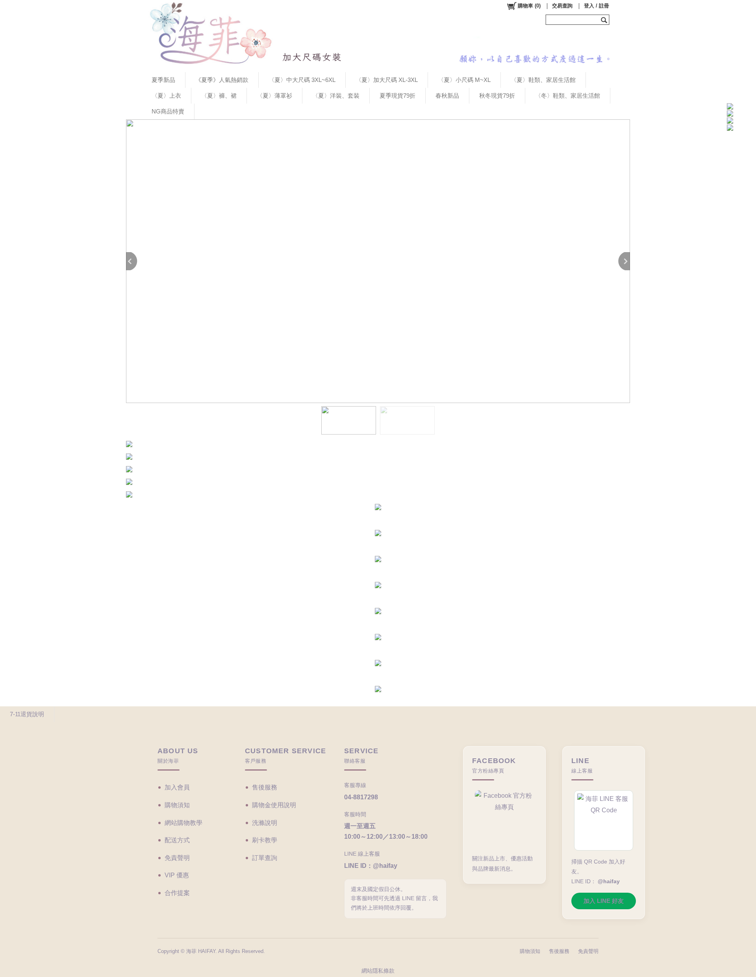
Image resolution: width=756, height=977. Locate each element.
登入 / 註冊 (596, 6)
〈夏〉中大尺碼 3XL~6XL (302, 79)
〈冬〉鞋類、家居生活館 (567, 95)
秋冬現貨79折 (497, 95)
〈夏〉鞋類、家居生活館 (543, 79)
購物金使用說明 (274, 805)
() (529, 6)
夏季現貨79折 (397, 95)
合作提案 (177, 893)
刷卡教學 (264, 840)
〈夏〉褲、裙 (219, 95)
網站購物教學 (183, 822)
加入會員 (177, 787)
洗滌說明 (264, 822)
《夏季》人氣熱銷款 (221, 79)
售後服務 (264, 787)
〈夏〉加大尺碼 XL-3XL (387, 79)
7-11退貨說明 (27, 714)
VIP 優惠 (177, 875)
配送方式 (177, 840)
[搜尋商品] (605, 20)
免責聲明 (177, 857)
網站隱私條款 (378, 971)
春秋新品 (447, 95)
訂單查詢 (264, 857)
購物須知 (177, 805)
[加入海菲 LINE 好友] (603, 820)
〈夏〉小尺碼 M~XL (464, 79)
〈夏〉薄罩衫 (274, 95)
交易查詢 (562, 6)
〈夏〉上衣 (166, 95)
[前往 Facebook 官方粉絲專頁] (504, 818)
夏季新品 (163, 79)
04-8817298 (361, 797)
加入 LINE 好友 (604, 900)
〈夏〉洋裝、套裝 (335, 95)
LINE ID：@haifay (370, 865)
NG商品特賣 (168, 111)
